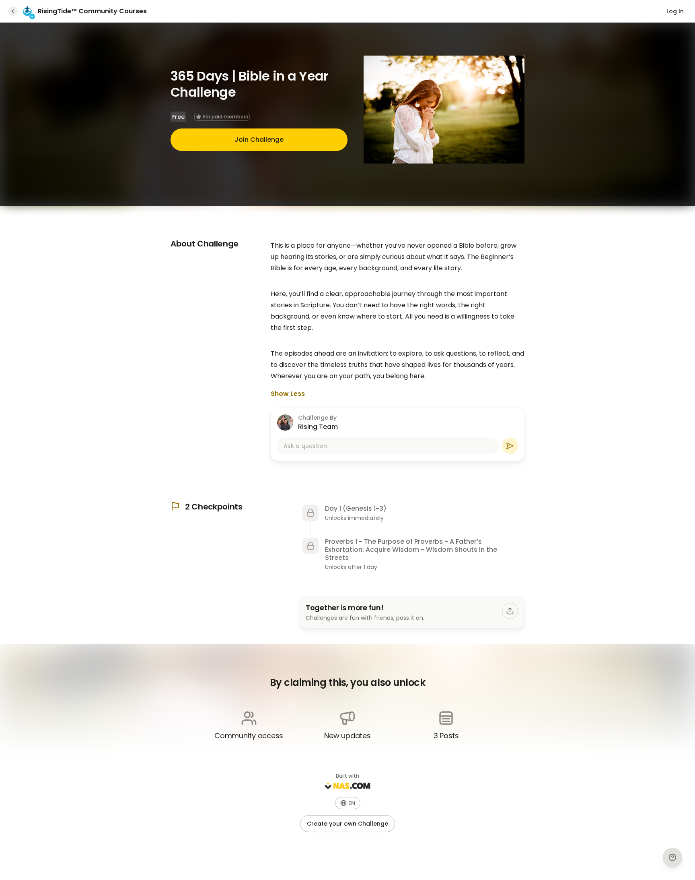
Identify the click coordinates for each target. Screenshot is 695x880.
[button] (347, 803)
